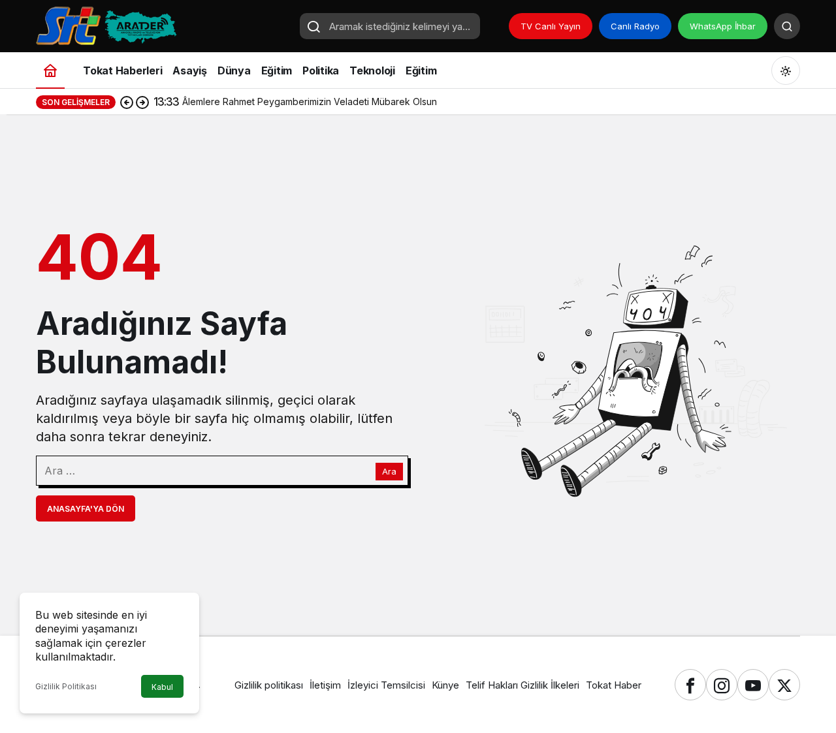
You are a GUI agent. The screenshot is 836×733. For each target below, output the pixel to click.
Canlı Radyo (635, 26)
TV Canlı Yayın (551, 26)
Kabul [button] (162, 687)
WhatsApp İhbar (723, 26)
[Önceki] (127, 102)
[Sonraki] (142, 102)
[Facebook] (690, 684)
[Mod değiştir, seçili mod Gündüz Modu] (785, 70)
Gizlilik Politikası (66, 686)
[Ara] (787, 26)
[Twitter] (784, 684)
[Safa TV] (163, 24)
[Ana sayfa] (50, 70)
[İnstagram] (721, 684)
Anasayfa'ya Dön (85, 509)
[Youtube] (753, 684)
